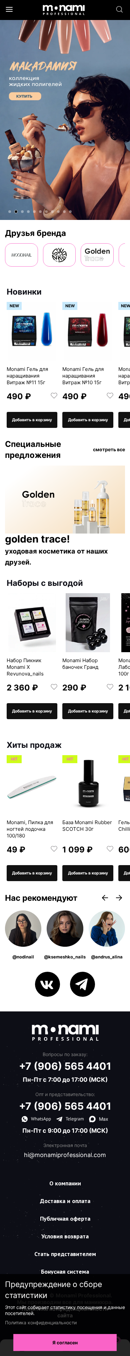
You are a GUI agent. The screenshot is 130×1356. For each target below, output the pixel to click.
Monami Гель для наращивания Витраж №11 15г (27, 376)
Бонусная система (65, 1271)
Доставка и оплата (65, 1201)
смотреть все (109, 449)
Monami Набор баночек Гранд (80, 663)
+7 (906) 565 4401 (65, 1066)
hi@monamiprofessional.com (65, 1155)
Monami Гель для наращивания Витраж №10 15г (83, 376)
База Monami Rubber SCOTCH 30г (87, 825)
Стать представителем (65, 1254)
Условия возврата (65, 1236)
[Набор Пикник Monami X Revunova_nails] (32, 622)
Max (103, 1119)
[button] (9, 211)
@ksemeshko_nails (65, 956)
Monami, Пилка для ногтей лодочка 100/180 (30, 829)
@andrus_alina (107, 956)
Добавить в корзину (32, 419)
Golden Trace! (37, 539)
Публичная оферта (65, 1218)
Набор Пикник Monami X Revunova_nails (25, 667)
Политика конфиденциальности (41, 1322)
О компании (65, 1183)
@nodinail (23, 956)
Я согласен (65, 1342)
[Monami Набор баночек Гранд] (87, 622)
